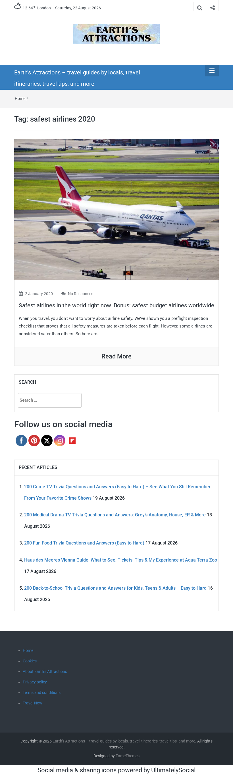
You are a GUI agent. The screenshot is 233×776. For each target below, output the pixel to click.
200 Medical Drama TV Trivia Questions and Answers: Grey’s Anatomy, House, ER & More (115, 515)
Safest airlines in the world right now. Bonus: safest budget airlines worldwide (116, 305)
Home (20, 98)
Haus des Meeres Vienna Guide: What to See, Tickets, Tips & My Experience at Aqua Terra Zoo (120, 560)
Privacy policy (35, 682)
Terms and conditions (42, 692)
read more (116, 356)
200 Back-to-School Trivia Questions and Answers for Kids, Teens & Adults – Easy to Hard (115, 588)
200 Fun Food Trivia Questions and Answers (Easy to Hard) (84, 543)
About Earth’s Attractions (45, 671)
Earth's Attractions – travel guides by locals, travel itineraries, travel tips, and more (124, 741)
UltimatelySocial (173, 770)
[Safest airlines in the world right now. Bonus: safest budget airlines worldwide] (116, 208)
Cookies (30, 661)
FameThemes (128, 756)
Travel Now (32, 703)
